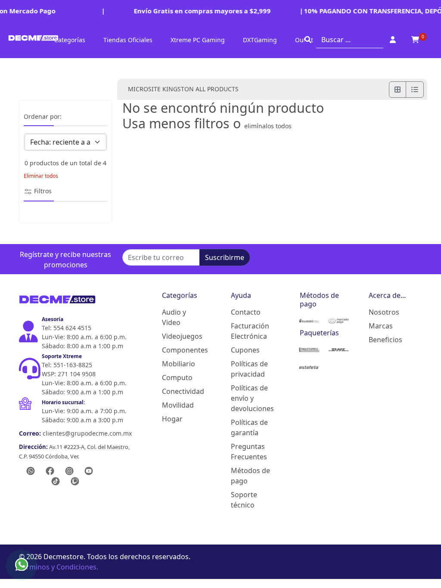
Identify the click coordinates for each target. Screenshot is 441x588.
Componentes (182, 350)
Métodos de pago (250, 476)
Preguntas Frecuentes (249, 451)
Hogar (172, 419)
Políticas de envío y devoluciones (251, 398)
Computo (177, 377)
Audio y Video (174, 317)
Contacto (246, 312)
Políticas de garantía (249, 427)
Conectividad (182, 391)
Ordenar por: (43, 117)
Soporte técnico (244, 500)
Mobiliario (178, 363)
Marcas (381, 326)
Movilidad (178, 405)
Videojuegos (182, 336)
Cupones (245, 350)
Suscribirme (224, 257)
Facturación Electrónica (250, 331)
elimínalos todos (268, 126)
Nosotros (384, 312)
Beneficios (385, 339)
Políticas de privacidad (249, 369)
